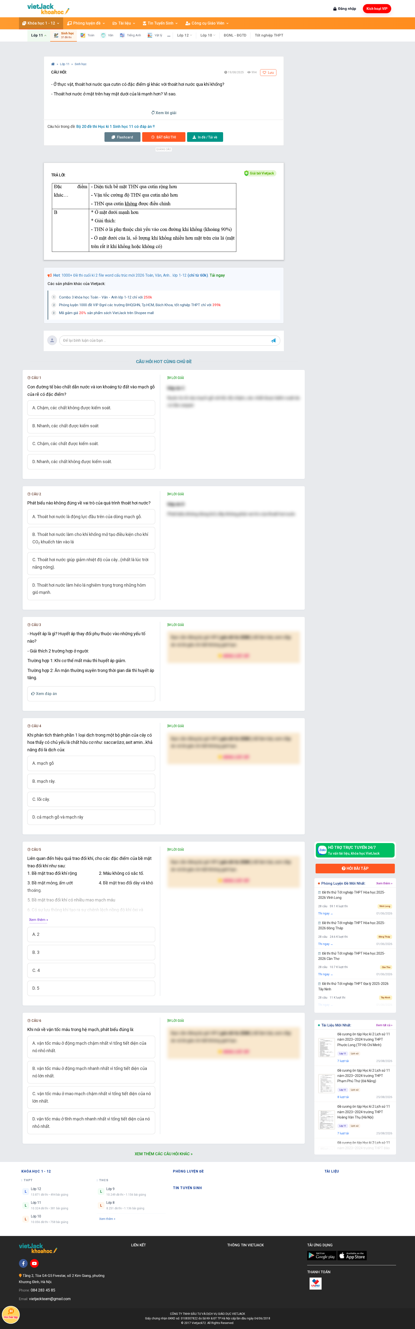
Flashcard (124, 137)
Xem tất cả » (384, 1025)
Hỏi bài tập (357, 868)
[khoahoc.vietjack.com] (48, 8)
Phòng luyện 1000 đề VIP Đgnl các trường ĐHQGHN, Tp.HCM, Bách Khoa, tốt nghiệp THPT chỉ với (140, 305)
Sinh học (80, 64)
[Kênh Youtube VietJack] (34, 1263)
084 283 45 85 (43, 1290)
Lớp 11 (65, 64)
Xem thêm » (38, 920)
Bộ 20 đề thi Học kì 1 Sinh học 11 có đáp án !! (115, 126)
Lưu (270, 73)
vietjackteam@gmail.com (50, 1299)
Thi (166, 137)
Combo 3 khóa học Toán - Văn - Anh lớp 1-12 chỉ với (105, 297)
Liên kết (139, 1245)
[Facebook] (23, 1263)
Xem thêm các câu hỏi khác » (164, 1154)
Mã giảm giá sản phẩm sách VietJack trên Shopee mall (106, 313)
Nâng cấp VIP (236, 655)
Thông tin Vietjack (246, 1245)
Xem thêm (106, 1219)
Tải (207, 137)
